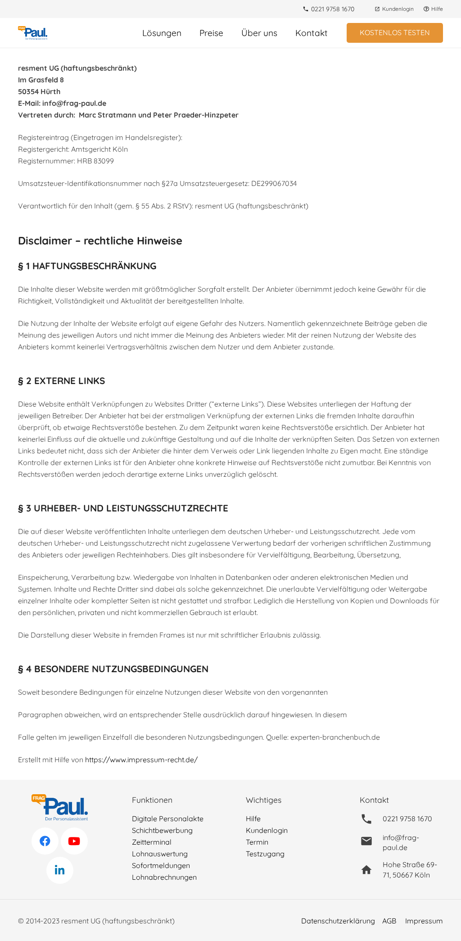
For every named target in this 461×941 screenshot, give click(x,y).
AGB (389, 920)
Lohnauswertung (160, 853)
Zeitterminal (152, 841)
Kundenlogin (267, 830)
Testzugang (265, 853)
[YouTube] (74, 841)
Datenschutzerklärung (338, 920)
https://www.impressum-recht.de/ (141, 759)
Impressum (424, 920)
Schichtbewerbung (162, 830)
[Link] (32, 33)
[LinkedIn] (59, 870)
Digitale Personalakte (167, 818)
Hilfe (253, 818)
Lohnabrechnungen (164, 877)
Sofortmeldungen (161, 865)
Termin (257, 841)
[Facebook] (45, 841)
